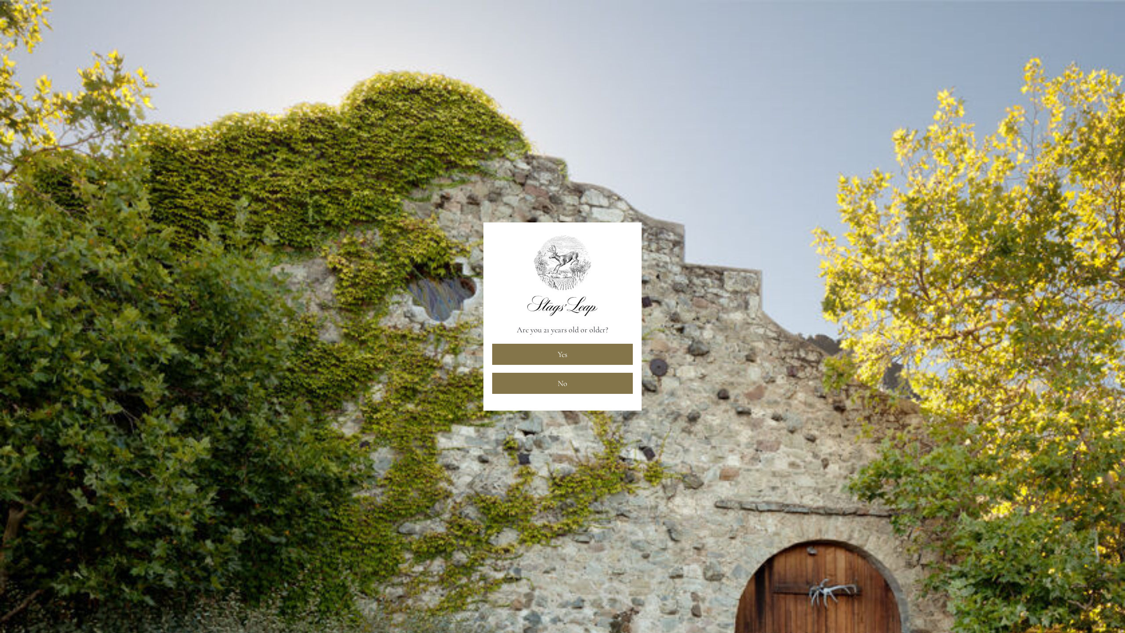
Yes (562, 354)
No (562, 383)
